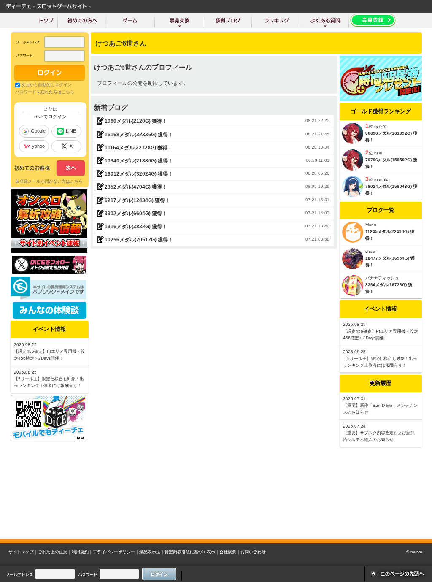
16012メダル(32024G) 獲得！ (139, 174)
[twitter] (49, 272)
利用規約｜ (82, 552)
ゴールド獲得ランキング (381, 111)
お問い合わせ (253, 552)
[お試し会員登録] (373, 20)
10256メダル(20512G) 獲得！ (139, 240)
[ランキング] (276, 20)
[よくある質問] (324, 20)
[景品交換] (179, 20)
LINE (71, 130)
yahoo (38, 146)
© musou (415, 552)
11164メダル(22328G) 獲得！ (139, 148)
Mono (370, 224)
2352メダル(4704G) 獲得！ (136, 187)
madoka (382, 179)
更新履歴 (381, 383)
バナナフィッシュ (382, 278)
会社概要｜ (229, 552)
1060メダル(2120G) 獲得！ (136, 121)
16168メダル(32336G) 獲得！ (139, 135)
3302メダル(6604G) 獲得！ (136, 214)
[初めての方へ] (82, 20)
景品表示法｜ (152, 552)
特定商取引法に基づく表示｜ (192, 552)
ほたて (380, 126)
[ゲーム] (130, 20)
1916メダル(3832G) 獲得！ (136, 227)
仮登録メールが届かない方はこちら (49, 181)
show (370, 251)
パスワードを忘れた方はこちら (44, 91)
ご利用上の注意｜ (55, 552)
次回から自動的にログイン (46, 84)
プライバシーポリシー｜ (116, 552)
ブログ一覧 (380, 210)
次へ (49, 168)
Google (38, 130)
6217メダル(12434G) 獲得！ (137, 200)
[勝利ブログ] (227, 20)
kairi (378, 153)
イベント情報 (380, 309)
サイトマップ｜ (23, 552)
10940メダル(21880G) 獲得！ (139, 161)
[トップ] (46, 20)
